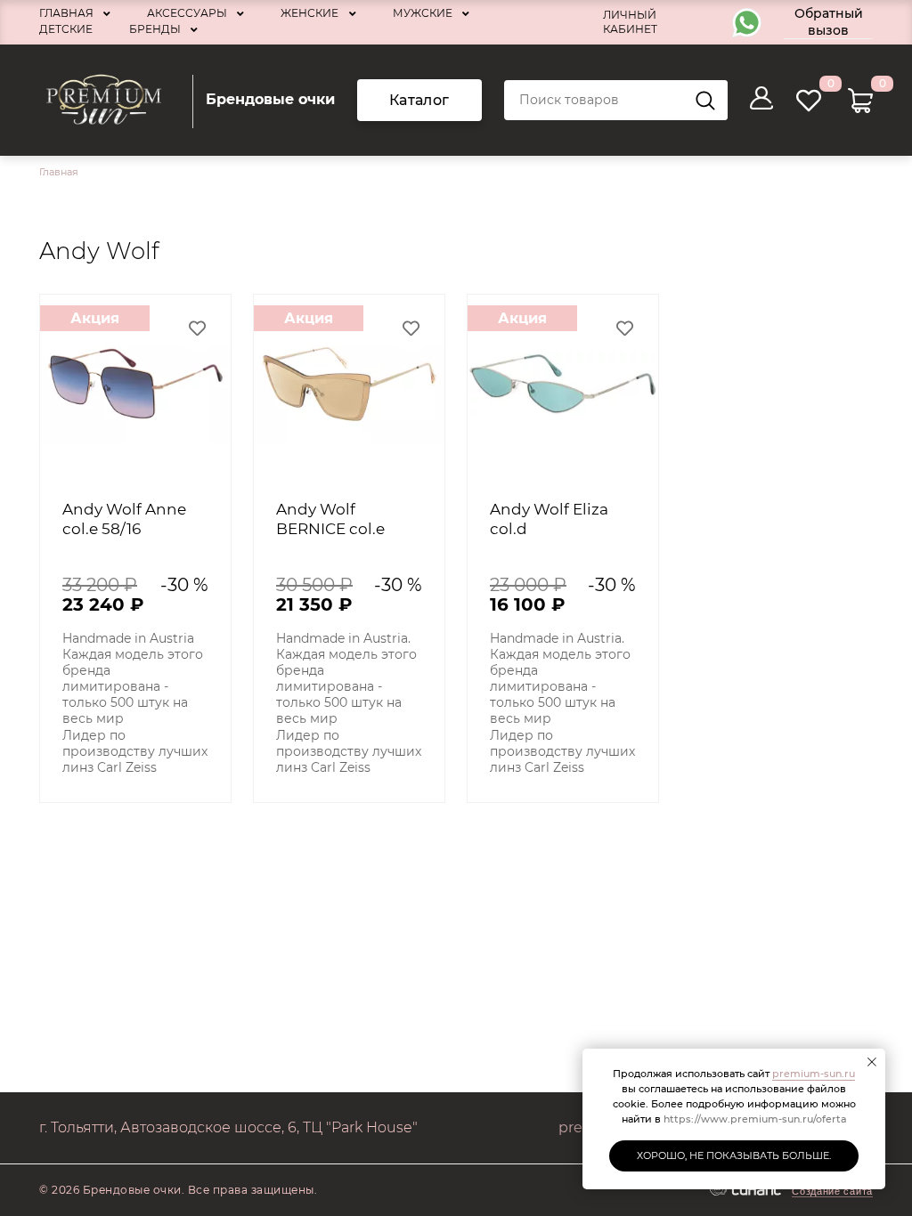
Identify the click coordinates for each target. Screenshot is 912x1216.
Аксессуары (187, 13)
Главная (66, 13)
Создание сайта (832, 1191)
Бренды (155, 29)
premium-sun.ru (813, 1073)
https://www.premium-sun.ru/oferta (755, 1119)
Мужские (422, 13)
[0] (808, 100)
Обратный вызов (828, 21)
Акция (94, 318)
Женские (309, 13)
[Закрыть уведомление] (872, 1062)
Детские (66, 29)
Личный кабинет (630, 22)
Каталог (419, 100)
